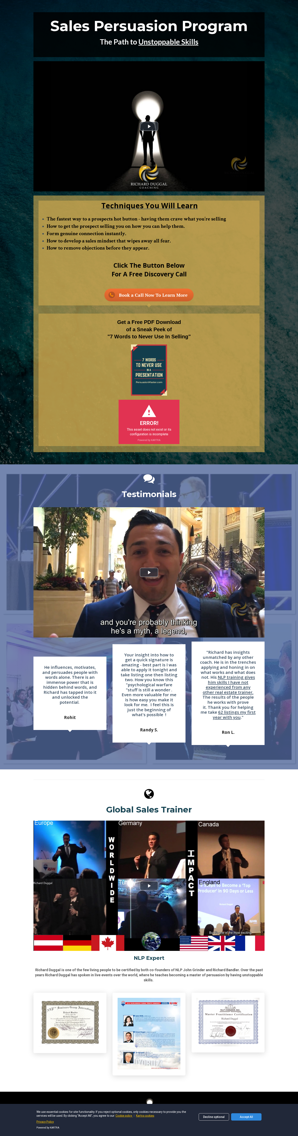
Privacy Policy (45, 1121)
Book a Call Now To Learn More (153, 295)
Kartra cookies (145, 1115)
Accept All (246, 1117)
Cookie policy (124, 1115)
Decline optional (214, 1117)
